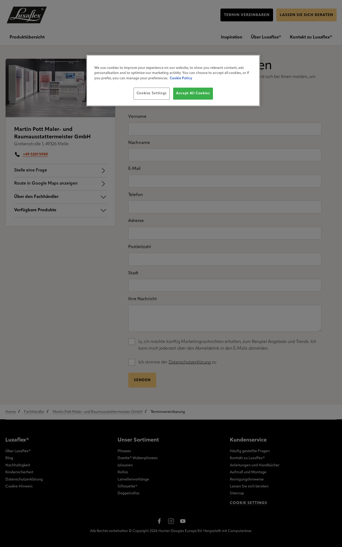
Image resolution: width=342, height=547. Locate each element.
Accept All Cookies (193, 93)
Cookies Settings (152, 93)
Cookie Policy (181, 78)
